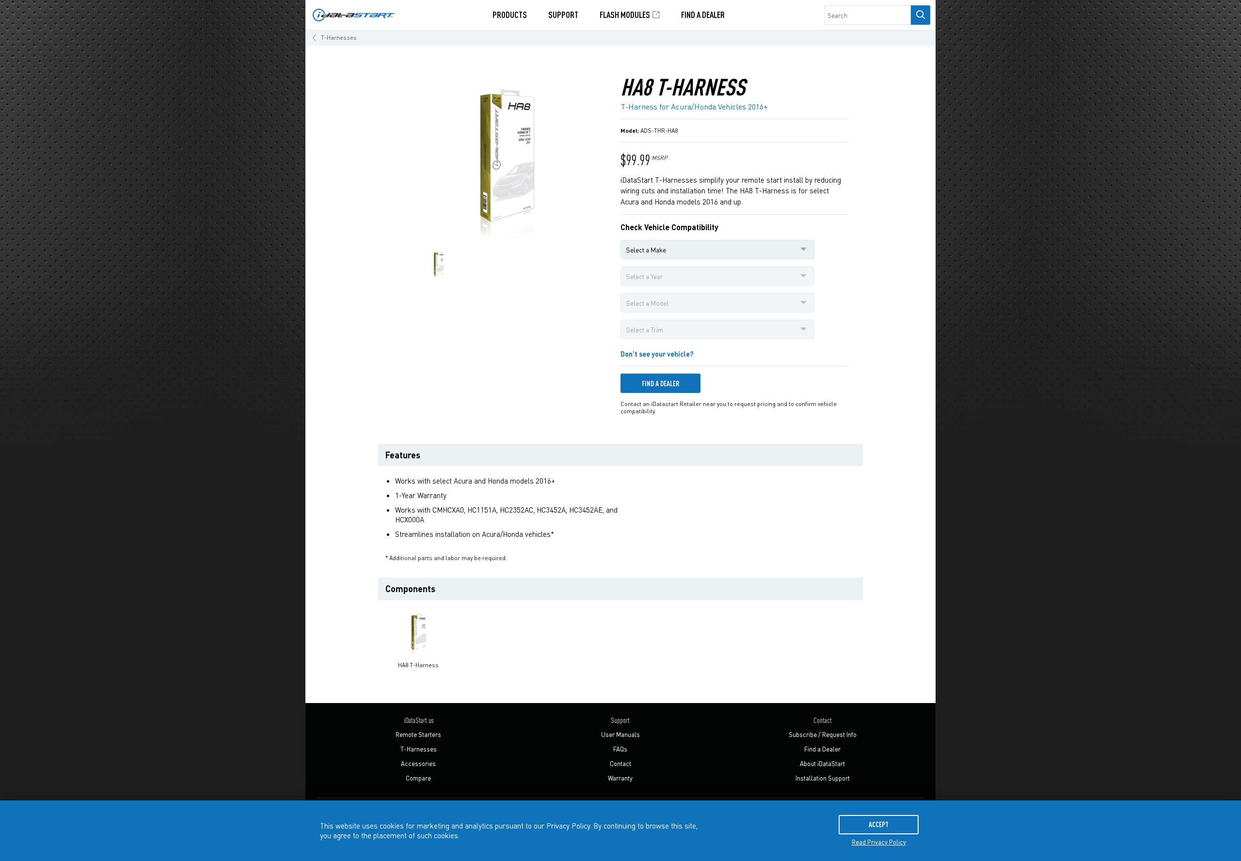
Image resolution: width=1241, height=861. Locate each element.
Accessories (418, 763)
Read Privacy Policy (879, 842)
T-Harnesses (339, 37)
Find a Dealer (703, 14)
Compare (418, 778)
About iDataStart (822, 763)
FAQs (620, 749)
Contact (620, 763)
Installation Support (823, 778)
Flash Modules (626, 14)
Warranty (620, 778)
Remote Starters (418, 734)
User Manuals (620, 734)
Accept (879, 824)
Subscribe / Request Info (823, 734)
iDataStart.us (418, 720)
